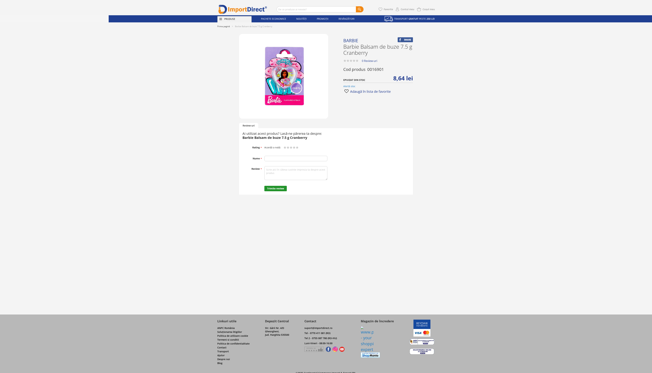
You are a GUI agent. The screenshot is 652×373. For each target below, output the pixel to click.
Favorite (388, 9)
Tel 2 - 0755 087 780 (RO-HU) (320, 338)
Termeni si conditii (228, 339)
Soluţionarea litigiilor (229, 331)
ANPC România (226, 328)
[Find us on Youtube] (342, 349)
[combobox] (320, 9)
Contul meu (407, 9)
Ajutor (221, 355)
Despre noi (223, 359)
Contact (222, 347)
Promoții (322, 18)
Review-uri (249, 125)
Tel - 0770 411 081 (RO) (317, 333)
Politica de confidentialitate (233, 343)
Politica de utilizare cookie (232, 335)
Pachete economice (273, 18)
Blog (219, 363)
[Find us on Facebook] (328, 349)
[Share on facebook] (405, 41)
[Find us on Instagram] (335, 349)
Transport (223, 351)
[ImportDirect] (242, 9)
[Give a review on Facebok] (314, 349)
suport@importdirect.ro (318, 328)
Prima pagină (223, 26)
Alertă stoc (349, 86)
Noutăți (301, 18)
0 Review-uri (369, 61)
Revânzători (347, 18)
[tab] (248, 126)
